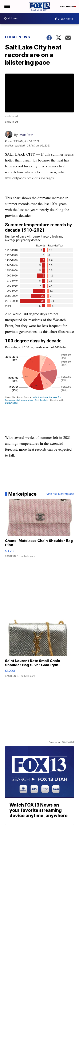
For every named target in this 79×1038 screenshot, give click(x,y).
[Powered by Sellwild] (68, 742)
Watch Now (66, 6)
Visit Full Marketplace (60, 493)
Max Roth (26, 135)
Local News (17, 37)
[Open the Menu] (7, 6)
